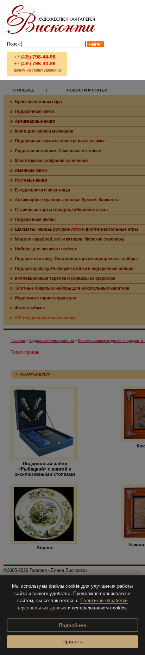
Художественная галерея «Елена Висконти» (51, 19)
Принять (72, 641)
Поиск (13, 44)
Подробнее (73, 625)
